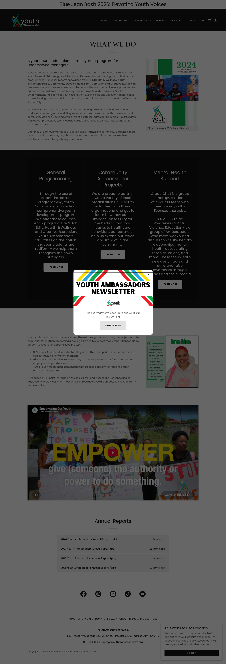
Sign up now (113, 325)
